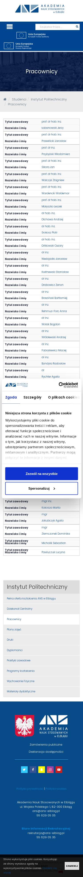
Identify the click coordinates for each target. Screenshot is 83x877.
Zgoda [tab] (11, 397)
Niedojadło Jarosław (54, 259)
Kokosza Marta (51, 507)
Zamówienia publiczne (46, 744)
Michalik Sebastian (54, 543)
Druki (10, 640)
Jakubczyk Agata (53, 520)
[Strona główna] (4, 99)
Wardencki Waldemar (55, 193)
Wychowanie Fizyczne (20, 681)
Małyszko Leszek (52, 206)
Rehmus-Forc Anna (54, 311)
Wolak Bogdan (51, 324)
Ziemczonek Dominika (56, 534)
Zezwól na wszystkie (42, 474)
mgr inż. (47, 501)
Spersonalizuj (39, 488)
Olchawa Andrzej (52, 219)
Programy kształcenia (21, 671)
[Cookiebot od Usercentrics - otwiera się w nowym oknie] (59, 385)
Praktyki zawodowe (18, 660)
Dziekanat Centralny (19, 609)
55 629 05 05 (46, 815)
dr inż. (45, 252)
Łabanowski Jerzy (53, 128)
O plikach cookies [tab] (64, 397)
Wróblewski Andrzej (54, 337)
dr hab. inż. (48, 213)
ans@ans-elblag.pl (46, 811)
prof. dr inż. (48, 147)
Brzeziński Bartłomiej (54, 298)
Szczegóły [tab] (32, 397)
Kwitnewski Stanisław (55, 272)
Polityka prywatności (30, 789)
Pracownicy (14, 619)
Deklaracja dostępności (46, 752)
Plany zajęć (14, 629)
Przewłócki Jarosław (54, 141)
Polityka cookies (56, 789)
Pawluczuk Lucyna (53, 552)
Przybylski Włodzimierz (56, 154)
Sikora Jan (48, 167)
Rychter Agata (51, 376)
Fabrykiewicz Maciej (54, 350)
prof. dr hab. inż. (52, 121)
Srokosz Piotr (49, 232)
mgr (44, 514)
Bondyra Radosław (54, 363)
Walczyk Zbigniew (53, 180)
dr (43, 370)
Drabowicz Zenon (53, 285)
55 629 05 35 (46, 837)
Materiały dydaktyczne (21, 691)
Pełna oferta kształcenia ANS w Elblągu (31, 598)
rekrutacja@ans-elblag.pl (46, 833)
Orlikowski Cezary (52, 245)
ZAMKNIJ (72, 866)
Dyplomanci (15, 650)
